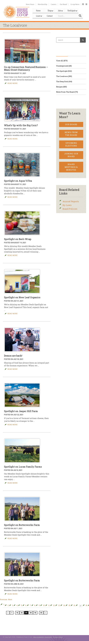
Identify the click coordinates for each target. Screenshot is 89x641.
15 (69, 605)
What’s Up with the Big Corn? (21, 125)
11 (49, 605)
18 (86, 605)
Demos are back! (13, 355)
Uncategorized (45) (64, 66)
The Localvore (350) (64, 76)
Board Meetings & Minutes (71, 167)
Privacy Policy (58, 637)
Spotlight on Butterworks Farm (22, 524)
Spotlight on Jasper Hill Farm (21, 411)
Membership (42, 4)
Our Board (63, 4)
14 (64, 605)
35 (41, 613)
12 (54, 605)
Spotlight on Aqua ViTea (18, 180)
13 (59, 605)
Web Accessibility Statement (42, 637)
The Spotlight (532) (64, 71)
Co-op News (74, 4)
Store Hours (30, 4)
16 (74, 605)
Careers (53, 4)
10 (44, 605)
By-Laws (67, 205)
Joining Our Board (71, 155)
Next (10, 599)
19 (35, 613)
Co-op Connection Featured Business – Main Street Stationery (26, 68)
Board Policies (70, 208)
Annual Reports (71, 201)
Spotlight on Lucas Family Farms (23, 466)
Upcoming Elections (71, 144)
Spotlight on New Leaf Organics (22, 297)
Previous (3, 599)
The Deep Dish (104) (64, 81)
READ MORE (13, 83)
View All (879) (62, 61)
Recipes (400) (61, 87)
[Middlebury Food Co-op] (16, 12)
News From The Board (71, 133)
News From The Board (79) (67, 92)
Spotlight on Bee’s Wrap (17, 239)
